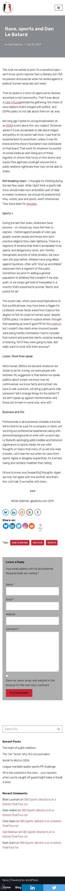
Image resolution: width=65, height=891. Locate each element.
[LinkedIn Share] (13, 512)
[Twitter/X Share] (29, 512)
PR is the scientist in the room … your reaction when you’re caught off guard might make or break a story (32, 777)
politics (37, 542)
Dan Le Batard (20, 542)
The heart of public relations (19, 747)
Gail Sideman (15, 44)
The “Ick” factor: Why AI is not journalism (26, 754)
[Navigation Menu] (58, 8)
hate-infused (12, 102)
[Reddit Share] (21, 512)
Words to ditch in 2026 (15, 760)
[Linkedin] (12, 526)
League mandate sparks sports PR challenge (29, 766)
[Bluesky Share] (5, 512)
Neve (5, 880)
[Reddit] (32, 526)
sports (52, 542)
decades (31, 203)
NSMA (9, 125)
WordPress (32, 880)
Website (10, 614)
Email (10, 599)
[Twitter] (19, 526)
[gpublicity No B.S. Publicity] (8, 7)
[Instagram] (25, 526)
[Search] (58, 729)
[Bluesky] (6, 526)
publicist (56, 323)
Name (10, 584)
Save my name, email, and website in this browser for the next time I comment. (30, 683)
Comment (12, 629)
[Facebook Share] (37, 512)
